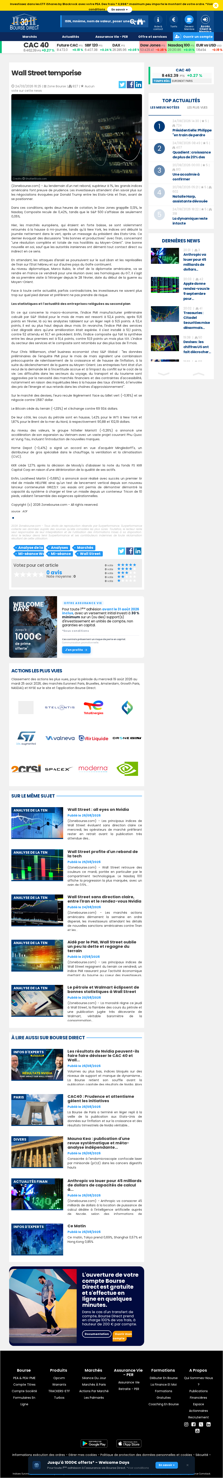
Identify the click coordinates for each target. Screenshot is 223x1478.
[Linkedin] (208, 1424)
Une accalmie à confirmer (186, 177)
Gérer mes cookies (82, 1455)
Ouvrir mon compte (122, 1336)
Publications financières (198, 1394)
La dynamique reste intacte (190, 221)
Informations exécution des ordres (38, 1455)
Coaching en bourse (164, 1404)
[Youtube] (197, 1431)
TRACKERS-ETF (59, 1391)
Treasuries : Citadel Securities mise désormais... (196, 320)
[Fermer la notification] (216, 5)
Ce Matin (77, 1226)
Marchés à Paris (94, 1384)
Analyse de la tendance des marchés (31, 547)
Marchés (85, 547)
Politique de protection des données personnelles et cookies (146, 1455)
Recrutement (198, 1417)
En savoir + (120, 9)
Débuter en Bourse (164, 1378)
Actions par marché (94, 1391)
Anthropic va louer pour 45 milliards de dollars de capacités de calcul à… (105, 1185)
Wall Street (90, 553)
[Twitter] (201, 1424)
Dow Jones (150, 45)
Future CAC (67, 45)
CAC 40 (36, 45)
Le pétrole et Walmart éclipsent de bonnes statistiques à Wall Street (103, 989)
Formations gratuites (163, 1394)
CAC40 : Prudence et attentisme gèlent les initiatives (101, 1098)
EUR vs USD (206, 45)
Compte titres (24, 1384)
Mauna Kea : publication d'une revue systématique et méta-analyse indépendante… (99, 1143)
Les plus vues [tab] (197, 107)
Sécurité (202, 1455)
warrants (59, 1384)
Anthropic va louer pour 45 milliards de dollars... (194, 262)
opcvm (59, 1378)
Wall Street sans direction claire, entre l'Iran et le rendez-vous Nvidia (104, 899)
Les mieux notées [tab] (164, 107)
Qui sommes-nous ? (198, 1381)
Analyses (59, 547)
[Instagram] (186, 1424)
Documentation (97, 1334)
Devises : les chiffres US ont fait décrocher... (197, 346)
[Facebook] (193, 1424)
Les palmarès (94, 1397)
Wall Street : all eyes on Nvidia (98, 809)
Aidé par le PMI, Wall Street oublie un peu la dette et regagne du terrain (102, 946)
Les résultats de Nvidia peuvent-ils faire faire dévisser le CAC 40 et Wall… (103, 1055)
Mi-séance (61, 553)
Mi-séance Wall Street (31, 553)
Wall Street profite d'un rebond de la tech (103, 854)
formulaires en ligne (24, 1400)
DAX (116, 45)
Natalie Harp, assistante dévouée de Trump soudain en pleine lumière (191, 203)
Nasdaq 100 (179, 45)
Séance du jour (94, 1378)
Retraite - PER (129, 1389)
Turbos (59, 1397)
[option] (181, 260)
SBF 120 (91, 45)
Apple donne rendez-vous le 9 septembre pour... (196, 291)
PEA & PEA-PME (24, 1378)
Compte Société (24, 1391)
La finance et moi (164, 1384)
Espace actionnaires (198, 1407)
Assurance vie (129, 1382)
